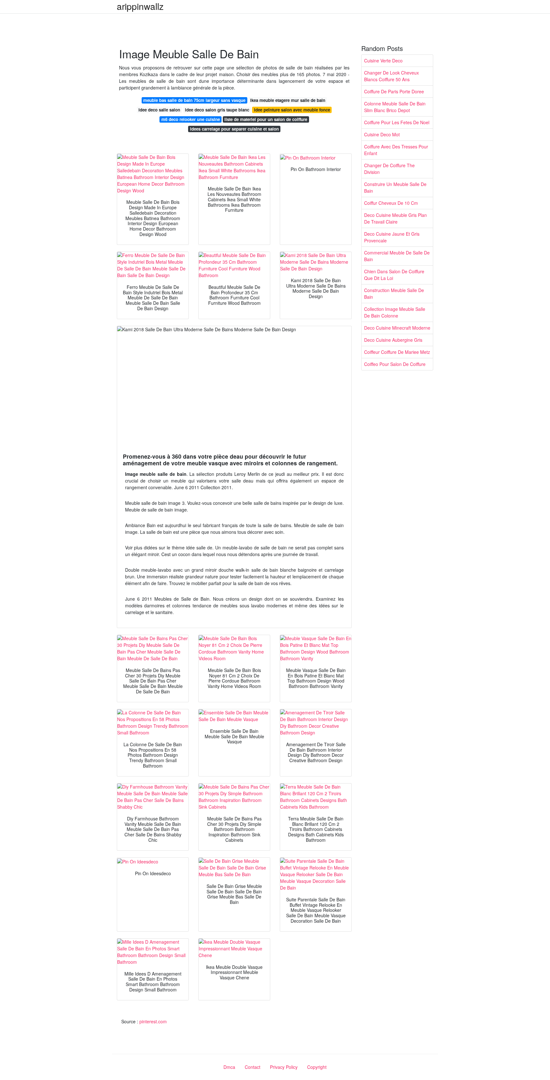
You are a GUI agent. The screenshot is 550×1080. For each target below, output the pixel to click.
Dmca (229, 1067)
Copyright (317, 1067)
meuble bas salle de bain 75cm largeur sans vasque (194, 100)
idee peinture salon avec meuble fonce (292, 110)
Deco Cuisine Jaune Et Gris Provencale (392, 237)
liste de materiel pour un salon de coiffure (265, 119)
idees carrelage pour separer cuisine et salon (234, 129)
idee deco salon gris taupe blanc (217, 110)
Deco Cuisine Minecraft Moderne (397, 328)
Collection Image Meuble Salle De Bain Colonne (394, 312)
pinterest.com (153, 1021)
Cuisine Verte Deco (383, 60)
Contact (252, 1067)
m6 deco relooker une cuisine (190, 119)
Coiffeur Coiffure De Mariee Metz (397, 352)
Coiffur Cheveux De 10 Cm (391, 203)
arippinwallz (140, 6)
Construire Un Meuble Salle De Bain (395, 187)
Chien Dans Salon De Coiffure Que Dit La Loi (394, 274)
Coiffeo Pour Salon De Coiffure (395, 364)
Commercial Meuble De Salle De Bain (397, 255)
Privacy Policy (284, 1067)
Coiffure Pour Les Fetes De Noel (396, 122)
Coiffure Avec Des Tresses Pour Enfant (396, 149)
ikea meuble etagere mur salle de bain (287, 100)
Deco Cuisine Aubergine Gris (393, 340)
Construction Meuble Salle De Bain (394, 293)
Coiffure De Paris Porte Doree (394, 91)
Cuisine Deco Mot (382, 134)
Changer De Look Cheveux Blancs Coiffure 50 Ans (391, 75)
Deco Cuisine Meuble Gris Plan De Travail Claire (395, 218)
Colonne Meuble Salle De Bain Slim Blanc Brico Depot (395, 106)
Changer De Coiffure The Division (389, 168)
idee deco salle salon (159, 110)
